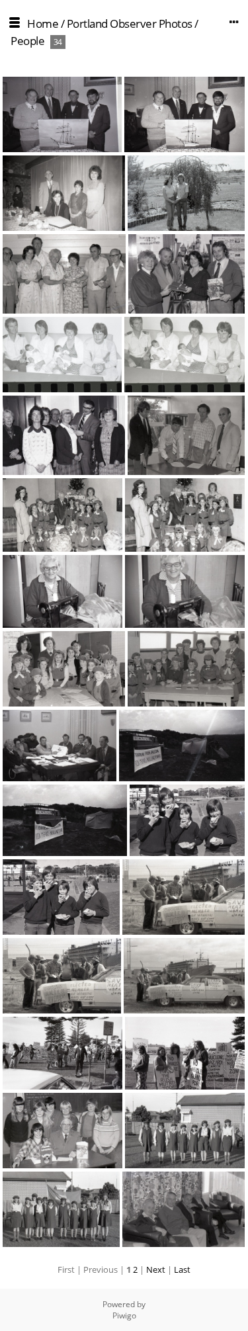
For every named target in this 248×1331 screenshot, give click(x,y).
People (27, 40)
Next (155, 1269)
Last (182, 1269)
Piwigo (124, 1315)
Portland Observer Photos (129, 23)
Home (42, 23)
